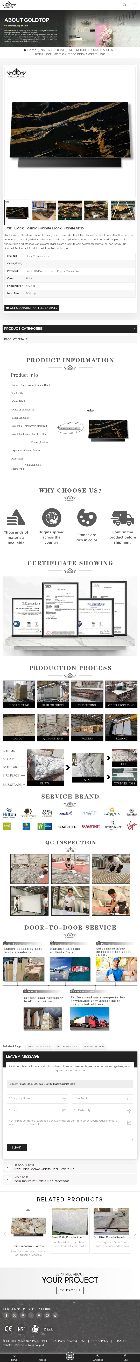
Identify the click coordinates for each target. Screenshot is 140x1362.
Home (32, 50)
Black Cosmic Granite (39, 1047)
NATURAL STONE (53, 50)
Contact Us (70, 1290)
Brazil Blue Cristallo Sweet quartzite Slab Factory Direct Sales (70, 1237)
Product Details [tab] (15, 339)
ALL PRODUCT (79, 50)
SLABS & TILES (103, 50)
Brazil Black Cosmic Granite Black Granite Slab (47, 1084)
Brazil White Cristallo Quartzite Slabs (29, 1237)
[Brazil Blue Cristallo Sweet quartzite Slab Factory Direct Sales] (70, 1221)
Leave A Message (70, 1356)
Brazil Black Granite (67, 1047)
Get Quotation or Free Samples (33, 308)
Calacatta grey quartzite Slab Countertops (112, 1237)
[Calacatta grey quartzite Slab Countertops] (111, 1221)
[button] (135, 1234)
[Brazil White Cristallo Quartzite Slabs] (28, 1221)
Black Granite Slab (94, 1047)
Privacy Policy (100, 1341)
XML (83, 1341)
